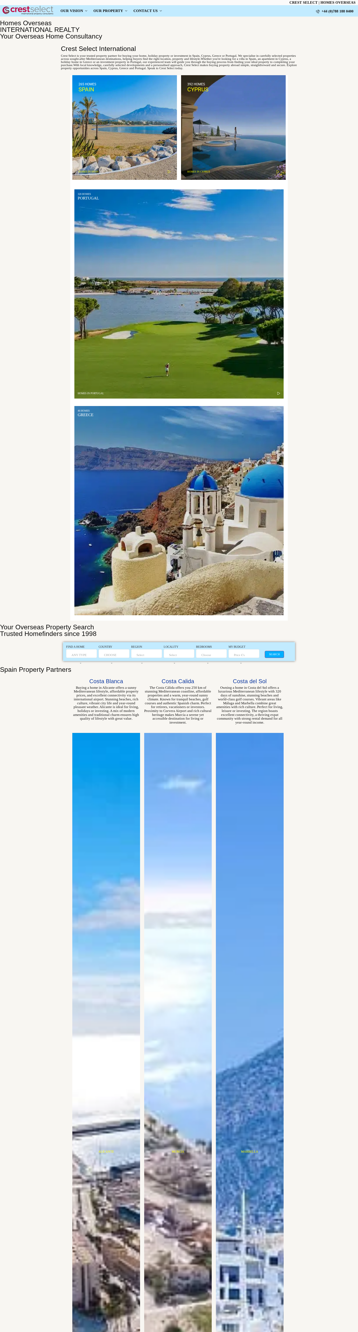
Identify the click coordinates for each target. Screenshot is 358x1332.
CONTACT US (145, 11)
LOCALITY (171, 646)
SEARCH (274, 654)
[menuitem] (335, 11)
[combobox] (79, 659)
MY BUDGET (237, 646)
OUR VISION (71, 11)
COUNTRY (105, 646)
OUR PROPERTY (108, 11)
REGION (136, 646)
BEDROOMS (204, 646)
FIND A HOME (75, 646)
